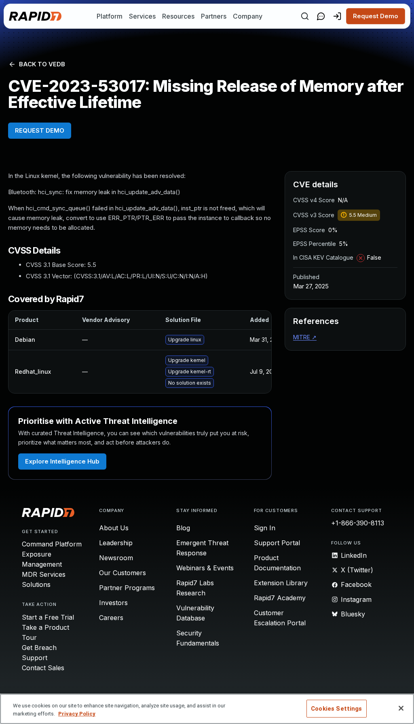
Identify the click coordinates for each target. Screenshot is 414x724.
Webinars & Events (205, 568)
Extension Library (281, 583)
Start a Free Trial (48, 617)
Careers (111, 618)
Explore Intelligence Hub (62, 461)
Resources (178, 16)
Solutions (36, 584)
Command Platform (52, 544)
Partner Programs (127, 588)
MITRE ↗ (305, 337)
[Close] (401, 708)
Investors (113, 603)
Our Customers (122, 573)
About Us (114, 528)
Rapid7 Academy (280, 598)
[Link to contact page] (321, 16)
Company (247, 16)
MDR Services (43, 574)
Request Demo (375, 16)
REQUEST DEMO (39, 130)
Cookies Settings (336, 708)
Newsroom (116, 558)
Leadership (116, 543)
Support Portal (277, 543)
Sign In (264, 528)
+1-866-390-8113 (357, 523)
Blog (183, 528)
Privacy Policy (76, 714)
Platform (110, 16)
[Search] (305, 16)
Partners (213, 16)
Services (142, 16)
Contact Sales (43, 668)
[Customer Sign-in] (337, 16)
